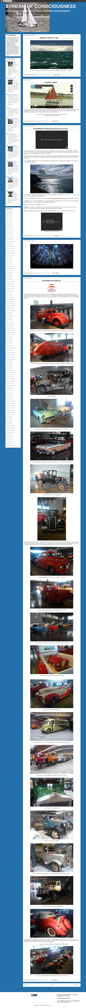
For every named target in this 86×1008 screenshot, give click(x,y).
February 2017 (10, 348)
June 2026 (9, 215)
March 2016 (9, 372)
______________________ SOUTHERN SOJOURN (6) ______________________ (51, 281)
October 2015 (9, 383)
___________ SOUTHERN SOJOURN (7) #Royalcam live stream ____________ (51, 129)
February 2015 (10, 401)
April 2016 (9, 370)
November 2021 (10, 248)
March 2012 (9, 443)
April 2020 (9, 277)
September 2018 (10, 310)
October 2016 (9, 356)
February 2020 (10, 281)
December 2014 (10, 405)
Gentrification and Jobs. (12, 134)
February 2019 (10, 299)
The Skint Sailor (11, 133)
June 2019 (9, 294)
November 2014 (10, 407)
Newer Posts (27, 985)
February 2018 (10, 323)
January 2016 (9, 376)
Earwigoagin (11, 191)
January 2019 (9, 301)
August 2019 (9, 290)
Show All (18, 204)
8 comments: (48, 74)
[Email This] (53, 75)
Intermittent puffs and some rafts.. (15, 81)
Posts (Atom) (54, 988)
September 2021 (10, 252)
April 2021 (9, 263)
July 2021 (9, 257)
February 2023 (10, 237)
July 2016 (9, 363)
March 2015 (9, 399)
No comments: (48, 235)
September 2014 (10, 412)
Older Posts (76, 985)
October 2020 (9, 266)
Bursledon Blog (11, 61)
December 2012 (10, 432)
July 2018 (9, 312)
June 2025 (9, 217)
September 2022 (10, 241)
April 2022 (9, 244)
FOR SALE (15, 177)
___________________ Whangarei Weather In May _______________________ (50, 38)
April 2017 (9, 343)
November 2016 (10, 354)
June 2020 (9, 272)
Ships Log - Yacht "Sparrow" (12, 78)
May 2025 (9, 219)
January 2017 (9, 350)
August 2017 (9, 334)
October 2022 (9, 239)
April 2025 (9, 221)
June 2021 (9, 259)
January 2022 (9, 246)
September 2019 (10, 288)
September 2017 (10, 332)
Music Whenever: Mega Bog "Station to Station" (15, 194)
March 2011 (9, 445)
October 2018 (9, 308)
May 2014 (9, 421)
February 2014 (10, 425)
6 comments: (47, 121)
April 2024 (9, 228)
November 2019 (10, 286)
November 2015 (10, 381)
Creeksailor (10, 176)
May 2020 (9, 275)
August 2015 (9, 388)
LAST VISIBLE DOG (12, 145)
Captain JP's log (11, 161)
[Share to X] (56, 75)
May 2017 (9, 341)
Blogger (49, 1005)
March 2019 (9, 297)
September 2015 (10, 385)
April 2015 (9, 396)
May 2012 (9, 438)
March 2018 (9, 321)
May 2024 (9, 226)
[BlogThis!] (55, 75)
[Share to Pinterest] (58, 75)
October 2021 (9, 250)
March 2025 (9, 224)
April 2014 (9, 423)
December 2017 (10, 328)
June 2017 (9, 339)
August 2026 (9, 210)
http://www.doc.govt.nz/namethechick (69, 194)
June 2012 (9, 436)
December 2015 (10, 379)
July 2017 (9, 337)
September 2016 (10, 359)
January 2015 (9, 403)
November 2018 (10, 306)
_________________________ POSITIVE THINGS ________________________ (50, 82)
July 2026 (9, 213)
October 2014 (9, 410)
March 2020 (9, 279)
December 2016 (10, 352)
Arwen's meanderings (13, 118)
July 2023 (9, 235)
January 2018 (9, 325)
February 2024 (10, 230)
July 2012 (9, 434)
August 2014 (9, 414)
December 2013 (10, 427)
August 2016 (9, 361)
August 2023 (9, 232)
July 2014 (9, 416)
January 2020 (9, 283)
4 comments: (46, 979)
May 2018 (9, 317)
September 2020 (10, 268)
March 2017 (9, 345)
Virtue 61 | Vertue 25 (12, 94)
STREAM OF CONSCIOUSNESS (40, 6)
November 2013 (10, 430)
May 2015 (9, 394)
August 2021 (9, 255)
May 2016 (9, 368)
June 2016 (9, 365)
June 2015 (9, 392)
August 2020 (9, 270)
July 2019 (9, 292)
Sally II (9, 107)
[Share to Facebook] (57, 75)
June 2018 (9, 314)
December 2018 (10, 303)
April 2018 (9, 319)
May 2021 (9, 261)
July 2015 (9, 390)
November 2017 (10, 330)
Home (52, 985)
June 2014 (9, 419)
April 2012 (9, 441)
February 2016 (10, 374)
